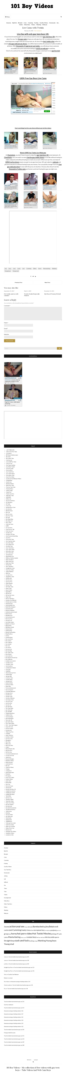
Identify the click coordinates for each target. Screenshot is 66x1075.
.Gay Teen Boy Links (10, 541)
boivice (7, 635)
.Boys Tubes (8, 522)
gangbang (53, 930)
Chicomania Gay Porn (11, 672)
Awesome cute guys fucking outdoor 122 (13, 1026)
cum (23, 268)
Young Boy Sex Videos (11, 831)
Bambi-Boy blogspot (10, 607)
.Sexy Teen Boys (9, 566)
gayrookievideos (10, 718)
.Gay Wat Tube (9, 546)
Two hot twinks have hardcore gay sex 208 (14, 1045)
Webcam (44, 24)
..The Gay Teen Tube (10, 487)
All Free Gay (8, 593)
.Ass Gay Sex (9, 509)
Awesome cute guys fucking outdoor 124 (13, 1020)
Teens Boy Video (10, 801)
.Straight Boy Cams (10, 568)
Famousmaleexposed (11, 688)
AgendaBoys (9, 591)
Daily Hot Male (9, 683)
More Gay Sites (9, 745)
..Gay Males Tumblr (10, 466)
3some (6, 927)
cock (14, 268)
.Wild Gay (8, 573)
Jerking (5, 876)
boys (10, 268)
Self (5, 879)
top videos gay (9, 816)
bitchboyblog (9, 630)
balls (31, 927)
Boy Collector (9, 642)
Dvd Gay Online (9, 684)
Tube (5, 891)
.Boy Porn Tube (9, 515)
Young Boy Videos (10, 833)
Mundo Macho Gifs (10, 748)
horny (39, 268)
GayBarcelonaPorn (10, 713)
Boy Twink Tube (9, 652)
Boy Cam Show (9, 639)
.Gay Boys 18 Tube (10, 534)
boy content (8, 644)
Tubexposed (9, 819)
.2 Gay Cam (8, 505)
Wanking (38, 24)
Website (6, 334)
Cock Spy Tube (9, 678)
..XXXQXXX (8, 497)
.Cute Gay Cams (9, 524)
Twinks (21, 24)
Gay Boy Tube (9, 696)
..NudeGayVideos (10, 483)
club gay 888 (9, 676)
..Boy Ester (8, 456)
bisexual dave (9, 629)
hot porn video (24, 933)
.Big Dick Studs (9, 510)
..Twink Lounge (9, 490)
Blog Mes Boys (9, 634)
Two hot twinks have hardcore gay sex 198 (19, 960)
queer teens (8, 780)
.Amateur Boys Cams (10, 507)
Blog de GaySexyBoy (10, 632)
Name (6, 322)
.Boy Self (8, 517)
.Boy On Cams (9, 514)
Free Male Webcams (10, 691)
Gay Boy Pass (9, 694)
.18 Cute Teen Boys (10, 500)
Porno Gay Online (10, 777)
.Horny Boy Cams (10, 551)
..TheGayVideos (9, 488)
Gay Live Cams (9, 701)
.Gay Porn (8, 537)
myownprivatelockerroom (12, 753)
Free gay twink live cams (9, 1032)
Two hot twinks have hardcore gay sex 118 (18, 988)
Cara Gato (8, 669)
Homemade (52, 22)
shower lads (8, 787)
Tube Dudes (8, 818)
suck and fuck (22, 940)
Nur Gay (7, 765)
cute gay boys (9, 681)
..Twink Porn (8, 492)
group (6, 934)
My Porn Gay (9, 752)
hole (10, 934)
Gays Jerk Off (9, 720)
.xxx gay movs (9, 575)
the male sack (9, 806)
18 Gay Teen (9, 585)
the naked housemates (11, 807)
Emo (32, 930)
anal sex (20, 926)
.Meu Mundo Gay (10, 556)
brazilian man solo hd (11, 661)
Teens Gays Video (10, 802)
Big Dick (14, 22)
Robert (5, 978)
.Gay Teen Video (9, 542)
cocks (18, 268)
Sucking (31, 941)
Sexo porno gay (9, 786)
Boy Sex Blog (9, 651)
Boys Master (9, 654)
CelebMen (8, 671)
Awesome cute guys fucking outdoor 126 (13, 1011)
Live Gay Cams (9, 738)
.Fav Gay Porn (9, 527)
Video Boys (27, 24)
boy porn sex (9, 649)
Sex (58, 22)
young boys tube (10, 834)
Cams (25, 22)
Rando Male (8, 782)
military (22, 937)
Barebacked (38, 926)
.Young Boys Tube (10, 576)
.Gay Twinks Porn (10, 544)
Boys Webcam (9, 659)
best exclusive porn (10, 617)
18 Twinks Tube (9, 586)
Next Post (47, 282)
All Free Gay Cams (10, 595)
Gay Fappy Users (10, 699)
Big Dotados (9, 625)
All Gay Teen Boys (10, 598)
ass (29, 927)
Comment (7, 305)
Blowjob (20, 22)
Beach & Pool (9, 613)
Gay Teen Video (9, 708)
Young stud (16, 271)
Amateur (8, 22)
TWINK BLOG (9, 821)
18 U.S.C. (29, 1059)
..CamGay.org (9, 460)
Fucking (36, 22)
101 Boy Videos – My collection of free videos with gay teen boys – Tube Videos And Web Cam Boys (33, 1068)
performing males (10, 772)
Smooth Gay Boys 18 (11, 789)
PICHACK (8, 774)
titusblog (8, 813)
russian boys (31, 937)
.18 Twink (8, 504)
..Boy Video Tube (10, 458)
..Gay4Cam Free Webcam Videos (13, 478)
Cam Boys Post (9, 662)
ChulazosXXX (9, 674)
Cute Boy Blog (9, 679)
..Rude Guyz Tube (10, 485)
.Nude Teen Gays (10, 561)
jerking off (54, 934)
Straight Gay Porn (8, 967)
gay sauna (59, 930)
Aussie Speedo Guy (10, 605)
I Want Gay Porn (9, 732)
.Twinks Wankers (9, 571)
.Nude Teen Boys (10, 559)
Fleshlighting (47, 930)
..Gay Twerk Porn (10, 472)
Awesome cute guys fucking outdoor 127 (13, 1014)
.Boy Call (8, 512)
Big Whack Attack (10, 627)
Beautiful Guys (9, 615)
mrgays (7, 747)
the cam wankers (10, 804)
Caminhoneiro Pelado (11, 667)
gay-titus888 (9, 711)
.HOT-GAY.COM (9, 553)
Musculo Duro (9, 750)
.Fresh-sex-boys (9, 531)
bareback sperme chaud (11, 612)
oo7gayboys (9, 770)
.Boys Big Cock (9, 521)
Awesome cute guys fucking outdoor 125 (13, 1017)
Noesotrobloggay (10, 759)
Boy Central (8, 640)
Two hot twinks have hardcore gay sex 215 (14, 1007)
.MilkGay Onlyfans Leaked (12, 558)
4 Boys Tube (9, 588)
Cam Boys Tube (9, 664)
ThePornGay (9, 811)
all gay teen (8, 597)
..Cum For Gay (9, 463)
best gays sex (9, 620)
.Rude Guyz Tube (10, 563)
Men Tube (8, 742)
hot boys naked (9, 728)
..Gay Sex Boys (9, 470)
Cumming (30, 22)
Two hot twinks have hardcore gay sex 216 (14, 1001)
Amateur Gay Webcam (11, 600)
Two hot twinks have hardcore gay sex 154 (23, 985)
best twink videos (10, 622)
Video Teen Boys (8, 904)
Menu (8, 17)
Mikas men (8, 743)
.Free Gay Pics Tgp (10, 529)
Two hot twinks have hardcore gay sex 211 (14, 1035)
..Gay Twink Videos (10, 473)
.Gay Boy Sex (9, 532)
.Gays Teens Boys (10, 548)
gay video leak (9, 710)
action (12, 926)
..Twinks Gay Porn (10, 494)
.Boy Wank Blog (9, 519)
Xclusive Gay (9, 829)
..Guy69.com (9, 482)
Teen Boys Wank (9, 799)
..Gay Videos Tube (10, 475)
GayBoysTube (9, 715)
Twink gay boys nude (11, 823)
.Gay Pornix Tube (10, 539)
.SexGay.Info (9, 564)
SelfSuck (6, 882)
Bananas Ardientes (10, 610)
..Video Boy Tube (10, 495)
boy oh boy (8, 647)
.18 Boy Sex (8, 499)
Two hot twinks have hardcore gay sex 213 (24, 967)
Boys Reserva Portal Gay (11, 657)
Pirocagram (8, 775)
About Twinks (9, 590)
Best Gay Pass (9, 618)
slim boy (48, 937)
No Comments (38, 30)
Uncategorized (7, 897)
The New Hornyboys (10, 809)
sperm (57, 937)
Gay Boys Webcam (10, 698)
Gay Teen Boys (7, 869)
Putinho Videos (9, 779)
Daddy (23, 930)
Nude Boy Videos (10, 760)
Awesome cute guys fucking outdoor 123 (13, 1023)
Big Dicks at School (10, 624)
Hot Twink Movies (41, 933)
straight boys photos (10, 791)
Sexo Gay (8, 784)
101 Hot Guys (9, 580)
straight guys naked (10, 792)
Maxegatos (8, 740)
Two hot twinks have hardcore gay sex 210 (14, 1039)
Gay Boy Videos (44, 22)
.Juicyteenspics (9, 554)
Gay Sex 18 (8, 705)
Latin (60, 934)
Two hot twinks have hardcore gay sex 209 (14, 1042)
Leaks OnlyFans (9, 735)
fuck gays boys (9, 693)
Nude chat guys (9, 762)
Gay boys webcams (8, 1004)
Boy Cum (8, 645)
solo (52, 937)
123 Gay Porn (9, 581)
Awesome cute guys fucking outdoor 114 (20, 981)
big (44, 927)
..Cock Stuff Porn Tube (11, 461)
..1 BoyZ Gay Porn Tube (11, 451)
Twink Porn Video (10, 824)
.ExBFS (7, 526)
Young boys (8, 271)
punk (25, 937)
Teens (5, 888)
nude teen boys (9, 764)
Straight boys (9, 941)
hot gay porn (9, 730)
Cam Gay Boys (9, 666)
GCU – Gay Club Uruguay (11, 725)
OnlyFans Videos (10, 767)
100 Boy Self (9, 578)
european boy (39, 930)
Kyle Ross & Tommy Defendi (52, 294)
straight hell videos (10, 794)
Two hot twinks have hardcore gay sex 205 (19, 957)
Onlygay (8, 769)
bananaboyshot (9, 608)
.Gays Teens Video (10, 549)
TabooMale (8, 796)
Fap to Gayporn (9, 689)
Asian (25, 927)
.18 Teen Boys (9, 502)
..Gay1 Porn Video (10, 477)
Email (6, 328)
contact (11, 978)
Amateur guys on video (11, 602)
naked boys (8, 757)
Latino (6, 937)
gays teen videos (10, 721)
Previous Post (18, 282)
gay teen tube (9, 706)
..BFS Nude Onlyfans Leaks (12, 455)
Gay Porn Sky (9, 703)
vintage (36, 941)
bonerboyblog (9, 637)
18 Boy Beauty (9, 583)
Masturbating (46, 268)
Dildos (34, 268)
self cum (38, 937)
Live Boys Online (9, 737)
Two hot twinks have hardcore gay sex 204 (19, 964)
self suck (43, 937)
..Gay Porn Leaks (9, 468)
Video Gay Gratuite (10, 826)
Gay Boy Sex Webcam (13, 974)
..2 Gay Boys (9, 453)
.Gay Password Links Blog (12, 536)
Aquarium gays (9, 603)
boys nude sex (9, 656)
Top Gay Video (9, 814)
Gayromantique (9, 716)
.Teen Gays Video (10, 570)
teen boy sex (9, 797)
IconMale (8, 733)
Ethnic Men (8, 686)
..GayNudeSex (9, 480)
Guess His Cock (9, 726)
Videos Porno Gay (10, 828)
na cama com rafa (10, 755)
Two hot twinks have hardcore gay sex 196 (24, 971)
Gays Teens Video (10, 723)
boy (6, 268)
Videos (33, 24)
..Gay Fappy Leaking (10, 465)
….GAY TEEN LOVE (10, 450)
